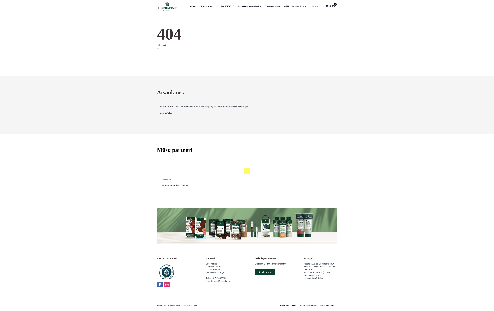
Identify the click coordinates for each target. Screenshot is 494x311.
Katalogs (193, 6)
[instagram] (167, 284)
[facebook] (160, 284)
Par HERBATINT (228, 6)
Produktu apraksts (209, 6)
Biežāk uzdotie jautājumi (294, 6)
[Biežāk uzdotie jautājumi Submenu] (306, 6)
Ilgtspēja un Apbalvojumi (248, 6)
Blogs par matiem (272, 6)
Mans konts (316, 6)
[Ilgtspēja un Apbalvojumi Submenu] (261, 6)
